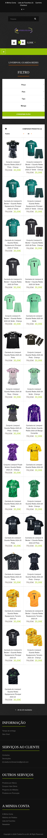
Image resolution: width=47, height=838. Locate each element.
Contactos (6, 755)
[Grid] (6, 128)
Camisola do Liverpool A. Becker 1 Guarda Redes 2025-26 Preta (13, 281)
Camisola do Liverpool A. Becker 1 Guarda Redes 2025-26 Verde (34, 281)
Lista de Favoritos (8, 821)
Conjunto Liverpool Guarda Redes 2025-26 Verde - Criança (34, 391)
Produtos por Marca (9, 783)
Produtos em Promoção (10, 793)
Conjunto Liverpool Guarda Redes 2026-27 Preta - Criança (12, 164)
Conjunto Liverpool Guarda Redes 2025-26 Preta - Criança (34, 355)
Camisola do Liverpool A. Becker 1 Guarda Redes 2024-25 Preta (34, 540)
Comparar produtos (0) (32, 129)
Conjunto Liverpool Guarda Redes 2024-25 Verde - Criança (34, 503)
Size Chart (6, 734)
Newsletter (6, 824)
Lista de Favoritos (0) (25, 2)
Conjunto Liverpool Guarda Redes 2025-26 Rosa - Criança (12, 391)
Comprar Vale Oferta (9, 786)
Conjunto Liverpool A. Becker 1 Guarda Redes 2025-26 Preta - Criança (34, 242)
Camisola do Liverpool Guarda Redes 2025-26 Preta (12, 355)
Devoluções (6, 758)
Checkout (23, 5)
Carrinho (38, 2)
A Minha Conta (10, 2)
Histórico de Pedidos (9, 817)
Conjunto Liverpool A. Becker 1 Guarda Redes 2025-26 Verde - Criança (13, 318)
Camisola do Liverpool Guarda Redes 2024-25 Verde (12, 503)
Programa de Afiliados (10, 790)
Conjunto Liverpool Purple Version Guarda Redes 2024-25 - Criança (13, 467)
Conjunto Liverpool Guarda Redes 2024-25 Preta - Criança (34, 576)
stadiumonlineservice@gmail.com (16, 762)
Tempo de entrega (9, 731)
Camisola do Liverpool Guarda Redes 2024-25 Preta (12, 540)
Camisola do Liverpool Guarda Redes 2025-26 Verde (34, 318)
